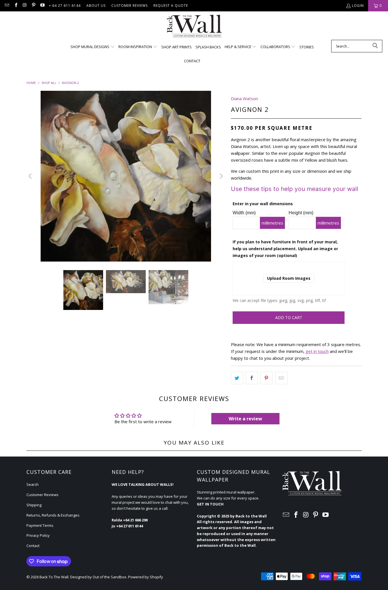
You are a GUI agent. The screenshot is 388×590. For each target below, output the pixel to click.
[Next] (221, 176)
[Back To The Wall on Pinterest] (33, 5)
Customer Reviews (129, 5)
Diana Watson (244, 98)
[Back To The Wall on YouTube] (42, 5)
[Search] (375, 46)
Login (358, 5)
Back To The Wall (53, 576)
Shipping (33, 504)
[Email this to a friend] (281, 378)
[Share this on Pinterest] (266, 378)
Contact (32, 545)
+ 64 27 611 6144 (65, 5)
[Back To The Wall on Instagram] (24, 5)
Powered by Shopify (145, 576)
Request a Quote (170, 5)
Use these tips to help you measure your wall (294, 188)
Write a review (245, 419)
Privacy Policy (38, 535)
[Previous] (30, 176)
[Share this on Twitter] (237, 378)
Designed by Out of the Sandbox (98, 576)
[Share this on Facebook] (252, 378)
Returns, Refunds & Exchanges (53, 515)
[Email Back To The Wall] (6, 5)
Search (32, 484)
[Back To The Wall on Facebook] (15, 5)
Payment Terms (39, 525)
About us (96, 5)
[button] (92, 47)
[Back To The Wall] (194, 27)
